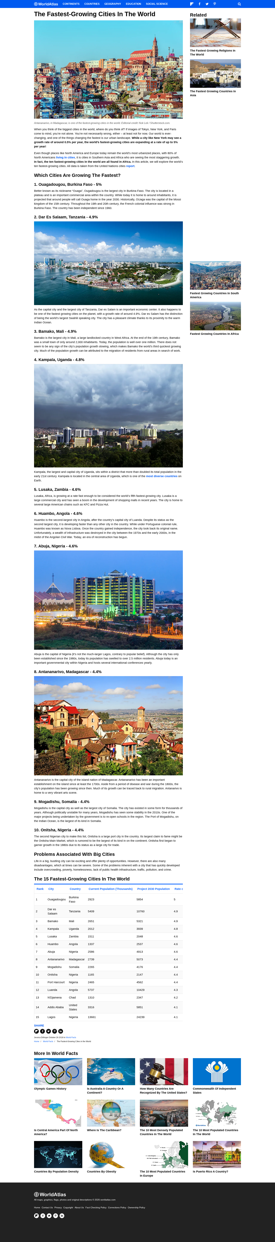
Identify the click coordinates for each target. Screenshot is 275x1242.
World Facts (71, 1037)
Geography (112, 4)
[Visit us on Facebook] (42, 1215)
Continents (71, 4)
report (130, 166)
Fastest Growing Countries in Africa (214, 333)
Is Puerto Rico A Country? (210, 1171)
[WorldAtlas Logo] (47, 4)
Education (133, 4)
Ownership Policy (136, 1207)
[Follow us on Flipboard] (36, 1215)
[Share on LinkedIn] (60, 1031)
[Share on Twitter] (48, 1031)
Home (37, 1207)
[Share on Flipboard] (36, 1031)
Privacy (58, 1207)
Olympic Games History (50, 1088)
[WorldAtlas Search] (239, 4)
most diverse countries (161, 476)
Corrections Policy (117, 1207)
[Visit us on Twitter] (49, 1215)
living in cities (65, 157)
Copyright (68, 1207)
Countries (92, 4)
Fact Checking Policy (95, 1207)
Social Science (157, 4)
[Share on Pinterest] (54, 1031)
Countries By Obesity (101, 1171)
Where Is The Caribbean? (104, 1130)
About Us (79, 1207)
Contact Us (47, 1207)
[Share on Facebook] (42, 1031)
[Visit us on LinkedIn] (62, 1215)
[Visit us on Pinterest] (55, 1215)
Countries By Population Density (56, 1171)
